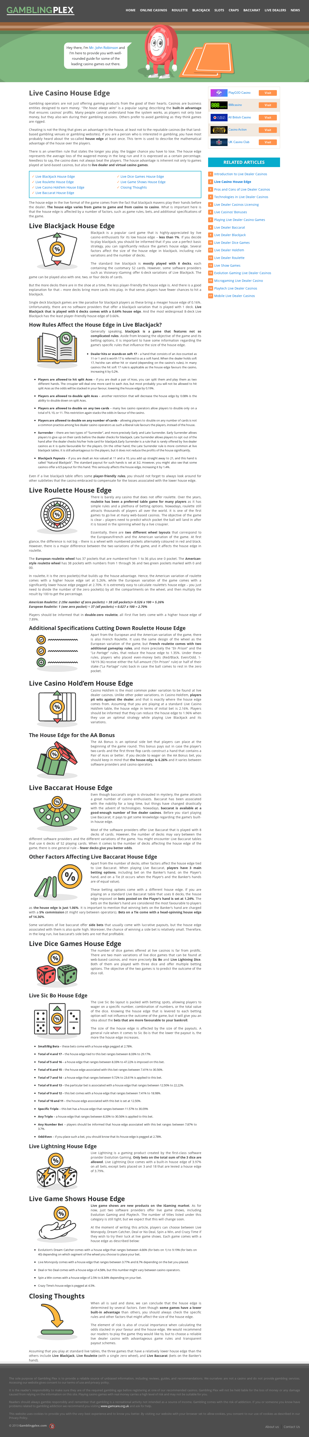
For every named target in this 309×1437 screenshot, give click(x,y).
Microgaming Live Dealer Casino (238, 280)
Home (130, 10)
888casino (235, 105)
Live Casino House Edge (232, 182)
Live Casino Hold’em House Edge (58, 187)
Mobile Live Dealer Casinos (234, 296)
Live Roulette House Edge (53, 182)
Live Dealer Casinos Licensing (236, 204)
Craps (234, 10)
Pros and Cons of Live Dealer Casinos (242, 189)
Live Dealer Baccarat (229, 227)
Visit (268, 93)
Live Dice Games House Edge (140, 176)
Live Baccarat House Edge (53, 193)
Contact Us (292, 1427)
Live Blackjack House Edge (53, 176)
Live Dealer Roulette (229, 258)
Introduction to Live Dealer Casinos (240, 174)
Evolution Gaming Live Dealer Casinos (242, 273)
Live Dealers (275, 10)
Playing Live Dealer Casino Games (239, 220)
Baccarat (251, 10)
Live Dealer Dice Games (232, 242)
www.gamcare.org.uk (115, 1406)
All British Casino (239, 117)
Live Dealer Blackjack (230, 235)
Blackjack (201, 10)
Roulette (180, 10)
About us (272, 1427)
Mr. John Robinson (103, 47)
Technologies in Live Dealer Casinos (241, 197)
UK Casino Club (238, 142)
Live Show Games (227, 265)
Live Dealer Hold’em (229, 250)
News (295, 10)
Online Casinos (153, 10)
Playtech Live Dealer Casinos (235, 288)
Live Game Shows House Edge (141, 182)
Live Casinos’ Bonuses (230, 212)
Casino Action (237, 129)
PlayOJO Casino (239, 92)
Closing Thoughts (132, 187)
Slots (219, 10)
